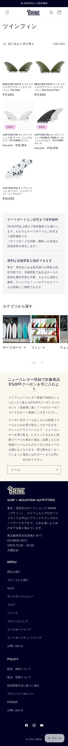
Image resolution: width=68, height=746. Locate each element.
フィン (36, 347)
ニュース (12, 612)
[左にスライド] (26, 363)
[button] (7, 12)
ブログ (11, 604)
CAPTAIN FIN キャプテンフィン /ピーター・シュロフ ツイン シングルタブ (17, 191)
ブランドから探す (17, 579)
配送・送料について (19, 668)
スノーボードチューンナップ (24, 637)
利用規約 (12, 701)
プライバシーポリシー (20, 693)
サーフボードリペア (19, 629)
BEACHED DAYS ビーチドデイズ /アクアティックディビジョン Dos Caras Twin (49, 87)
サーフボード (12, 347)
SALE (10, 588)
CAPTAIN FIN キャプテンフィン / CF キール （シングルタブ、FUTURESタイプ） (17, 137)
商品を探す (13, 571)
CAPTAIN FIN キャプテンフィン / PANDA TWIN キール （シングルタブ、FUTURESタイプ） (49, 139)
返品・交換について (19, 677)
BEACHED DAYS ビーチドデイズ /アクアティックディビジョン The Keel (18, 87)
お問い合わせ (15, 645)
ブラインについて (17, 621)
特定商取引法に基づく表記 (23, 685)
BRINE (39, 739)
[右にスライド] (42, 363)
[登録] (57, 469)
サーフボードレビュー (20, 596)
